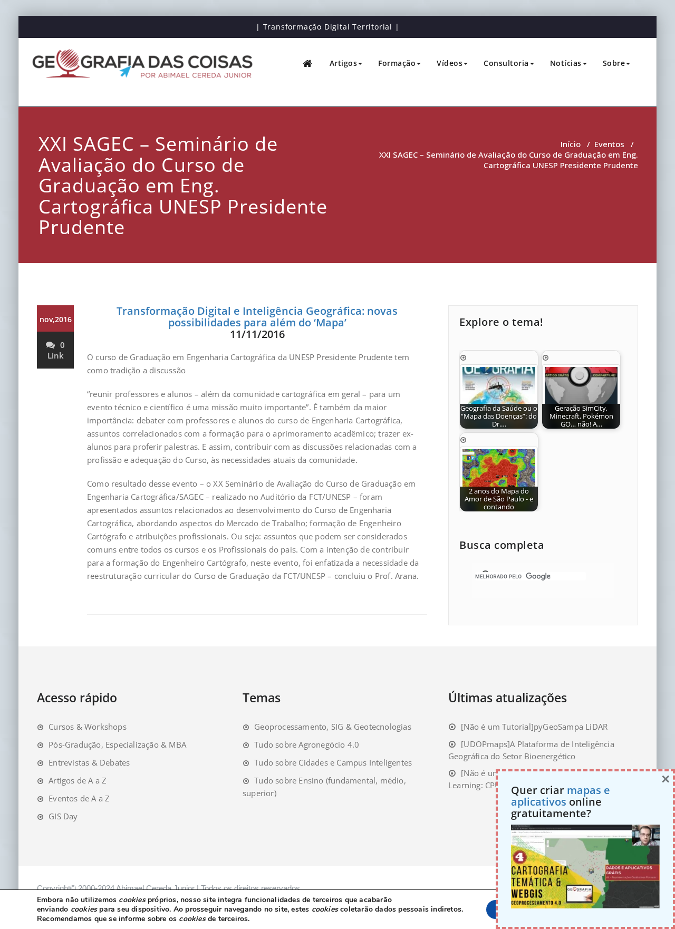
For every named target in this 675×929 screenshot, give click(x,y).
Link (55, 355)
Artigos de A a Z (78, 780)
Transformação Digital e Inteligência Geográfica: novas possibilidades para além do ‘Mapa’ (257, 317)
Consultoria (506, 63)
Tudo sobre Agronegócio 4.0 (306, 744)
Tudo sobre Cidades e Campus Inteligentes (333, 762)
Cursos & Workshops (88, 726)
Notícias (566, 63)
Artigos (344, 63)
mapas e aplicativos (560, 796)
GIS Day (63, 816)
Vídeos (449, 63)
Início (571, 144)
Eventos (609, 144)
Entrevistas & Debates (89, 762)
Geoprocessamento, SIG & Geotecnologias (332, 726)
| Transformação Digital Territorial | (328, 27)
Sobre (614, 63)
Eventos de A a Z (79, 798)
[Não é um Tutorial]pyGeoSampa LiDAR (534, 726)
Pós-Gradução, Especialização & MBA (117, 744)
